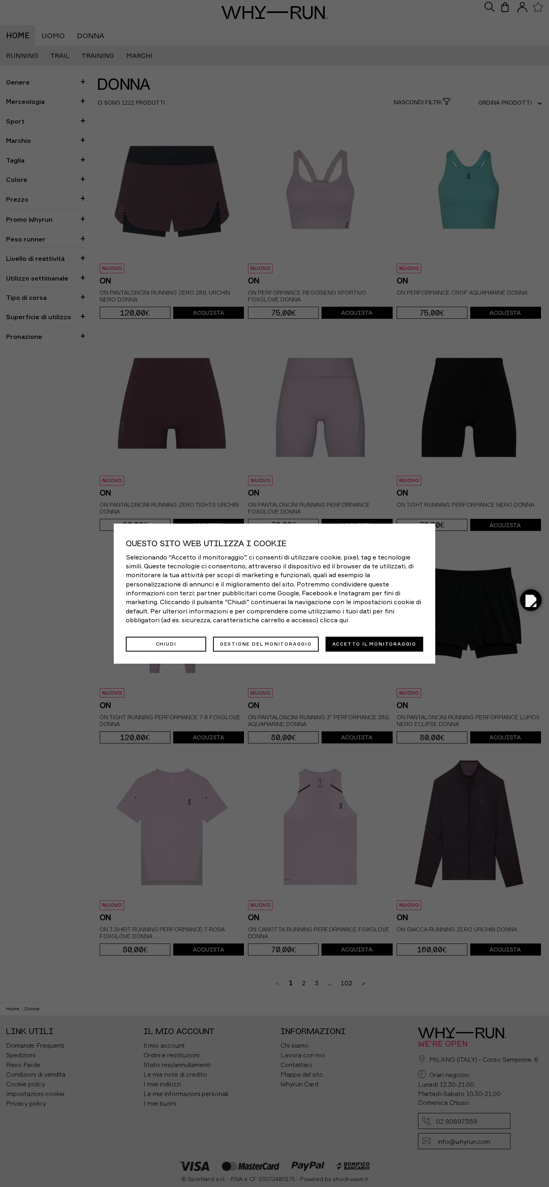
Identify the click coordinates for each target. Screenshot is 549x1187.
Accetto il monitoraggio (374, 643)
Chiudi (166, 643)
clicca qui (334, 620)
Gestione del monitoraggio (266, 643)
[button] (531, 600)
